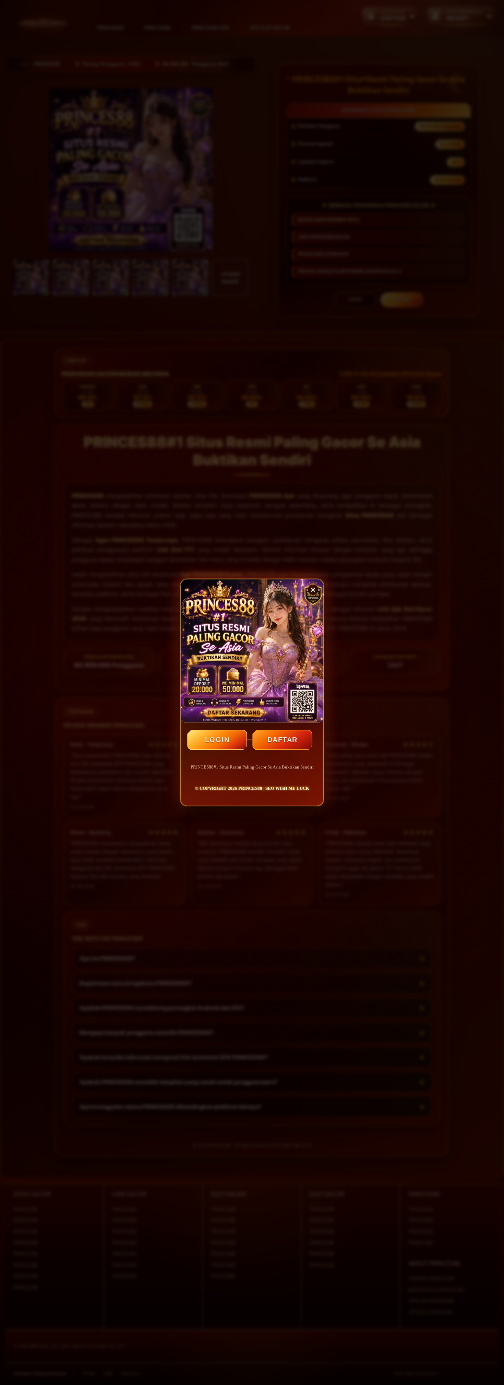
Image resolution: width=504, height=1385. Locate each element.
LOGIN (217, 739)
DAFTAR (282, 739)
